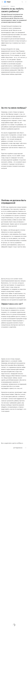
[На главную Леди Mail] (8, 2)
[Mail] (5, 2)
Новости (13, 6)
